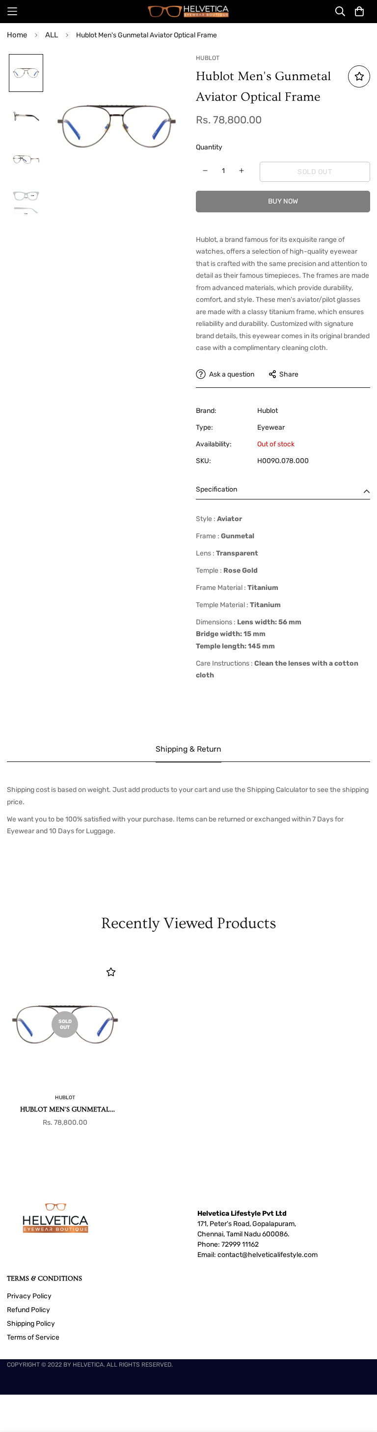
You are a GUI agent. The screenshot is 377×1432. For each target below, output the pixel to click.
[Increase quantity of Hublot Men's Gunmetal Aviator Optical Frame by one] (241, 170)
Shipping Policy (31, 1323)
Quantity (209, 147)
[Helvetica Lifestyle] (188, 11)
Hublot (267, 411)
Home (17, 34)
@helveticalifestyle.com (280, 1255)
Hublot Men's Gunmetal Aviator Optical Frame (65, 1110)
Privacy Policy (29, 1296)
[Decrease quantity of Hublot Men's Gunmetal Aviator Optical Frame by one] (205, 170)
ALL (51, 34)
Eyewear (271, 427)
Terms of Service (33, 1337)
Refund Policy (28, 1310)
